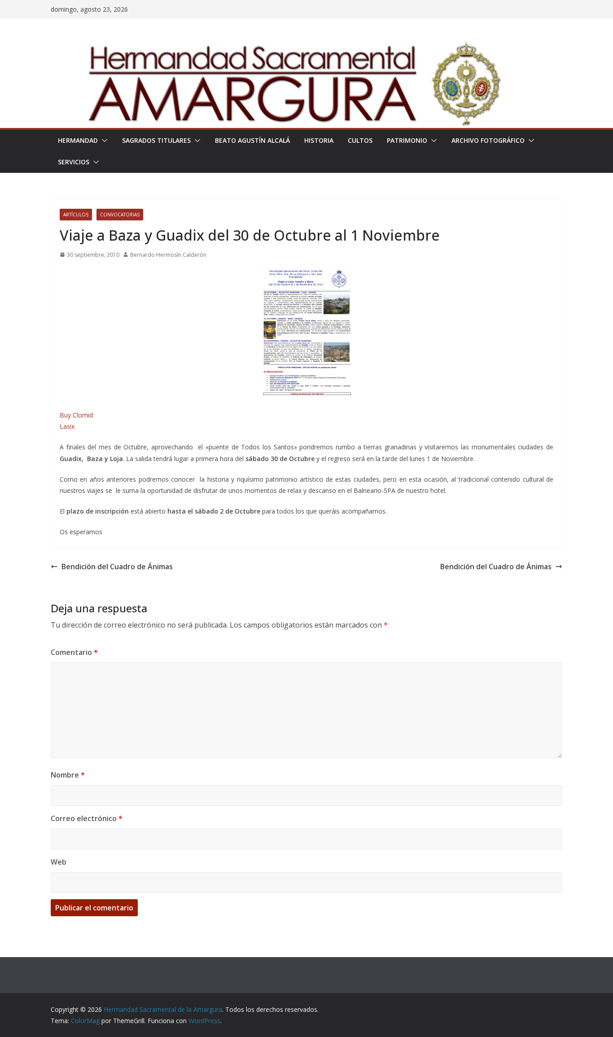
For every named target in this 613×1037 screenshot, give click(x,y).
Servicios (73, 162)
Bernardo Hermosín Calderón (168, 255)
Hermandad (78, 140)
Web (58, 862)
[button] (103, 140)
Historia (318, 140)
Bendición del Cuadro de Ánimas (117, 566)
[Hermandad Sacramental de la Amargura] (306, 46)
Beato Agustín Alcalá (252, 140)
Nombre (68, 775)
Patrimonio (407, 140)
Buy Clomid (76, 415)
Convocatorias (120, 214)
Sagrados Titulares (156, 140)
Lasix (67, 426)
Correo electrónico (87, 818)
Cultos (360, 140)
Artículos (75, 214)
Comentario (74, 652)
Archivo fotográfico (488, 140)
